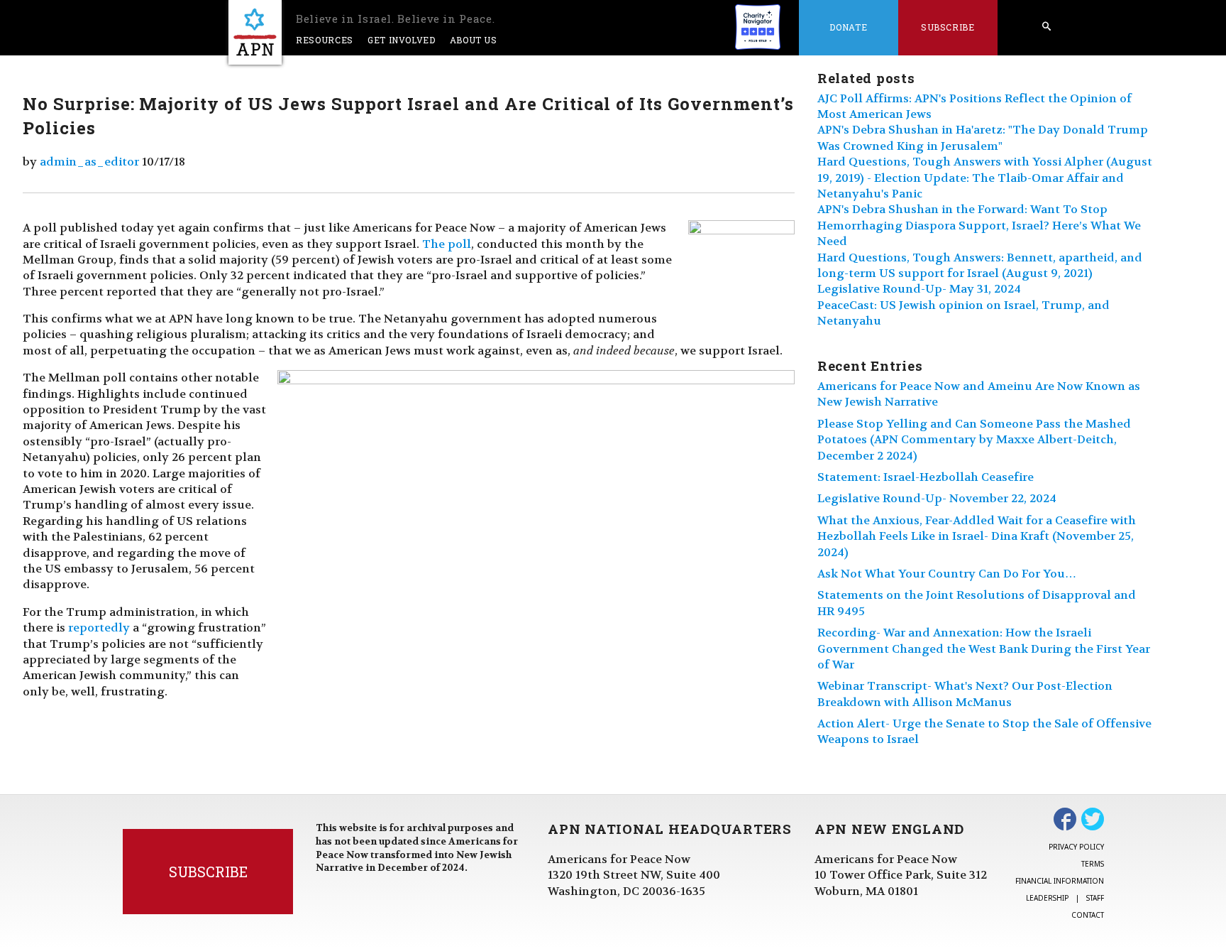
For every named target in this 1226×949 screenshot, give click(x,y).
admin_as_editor (89, 161)
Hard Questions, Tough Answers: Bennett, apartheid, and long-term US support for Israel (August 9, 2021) (979, 265)
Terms (1092, 864)
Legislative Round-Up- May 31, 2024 (919, 288)
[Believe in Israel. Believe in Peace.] (255, 32)
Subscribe (948, 27)
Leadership (1047, 898)
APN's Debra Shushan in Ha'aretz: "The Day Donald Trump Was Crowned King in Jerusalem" (982, 137)
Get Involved (402, 39)
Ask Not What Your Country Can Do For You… (946, 573)
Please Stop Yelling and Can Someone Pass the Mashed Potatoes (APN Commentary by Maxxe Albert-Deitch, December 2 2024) (974, 439)
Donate (848, 27)
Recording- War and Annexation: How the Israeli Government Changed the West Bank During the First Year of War (983, 648)
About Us (473, 39)
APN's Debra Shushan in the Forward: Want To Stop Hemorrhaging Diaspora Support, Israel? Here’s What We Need (979, 225)
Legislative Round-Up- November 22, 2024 (936, 498)
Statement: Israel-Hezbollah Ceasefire (925, 477)
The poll (446, 244)
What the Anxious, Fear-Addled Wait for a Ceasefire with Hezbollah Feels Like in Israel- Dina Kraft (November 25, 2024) (976, 536)
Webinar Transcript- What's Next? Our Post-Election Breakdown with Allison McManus (964, 693)
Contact (1087, 915)
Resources (324, 39)
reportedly (99, 627)
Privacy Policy (1076, 847)
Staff (1095, 898)
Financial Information (1059, 881)
